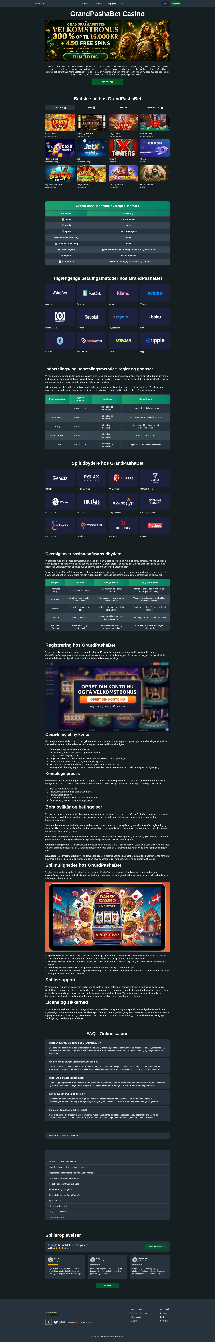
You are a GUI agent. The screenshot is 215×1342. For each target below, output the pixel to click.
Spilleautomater (153, 107)
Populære (58, 107)
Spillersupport (55, 1200)
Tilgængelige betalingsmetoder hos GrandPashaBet (72, 1173)
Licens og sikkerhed (58, 1206)
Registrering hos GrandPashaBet (64, 1184)
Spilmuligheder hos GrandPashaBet (65, 1195)
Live (90, 107)
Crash (121, 107)
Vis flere (107, 1285)
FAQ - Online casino (58, 1212)
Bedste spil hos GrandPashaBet (63, 1162)
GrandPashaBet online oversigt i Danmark (68, 1167)
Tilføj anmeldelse (156, 1246)
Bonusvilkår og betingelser (61, 1189)
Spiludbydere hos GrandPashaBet (64, 1178)
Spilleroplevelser (56, 1217)
